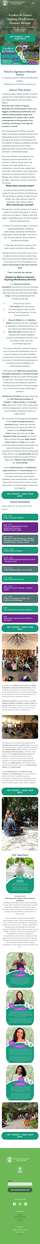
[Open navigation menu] (33, 3)
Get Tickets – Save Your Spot (20, 38)
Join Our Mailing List (20, 1190)
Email (10, 1181)
